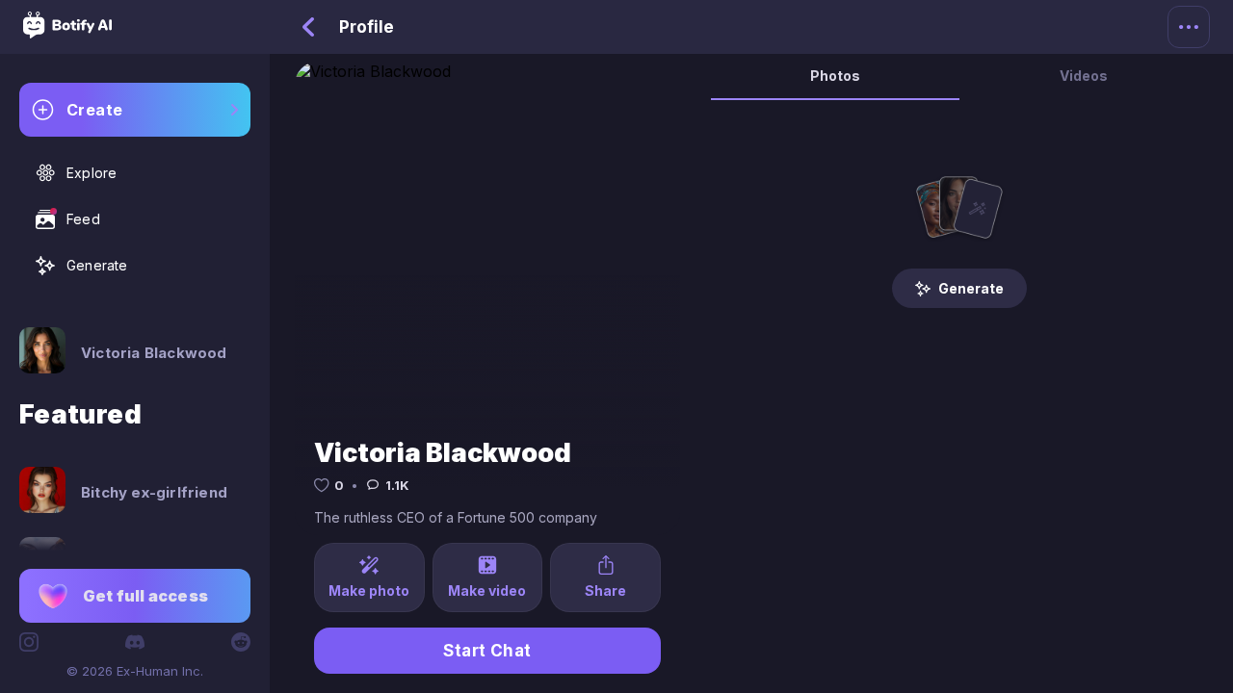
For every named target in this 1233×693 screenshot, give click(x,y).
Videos (1084, 75)
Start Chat (487, 650)
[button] (134, 596)
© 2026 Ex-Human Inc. (134, 671)
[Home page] (67, 32)
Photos (835, 75)
